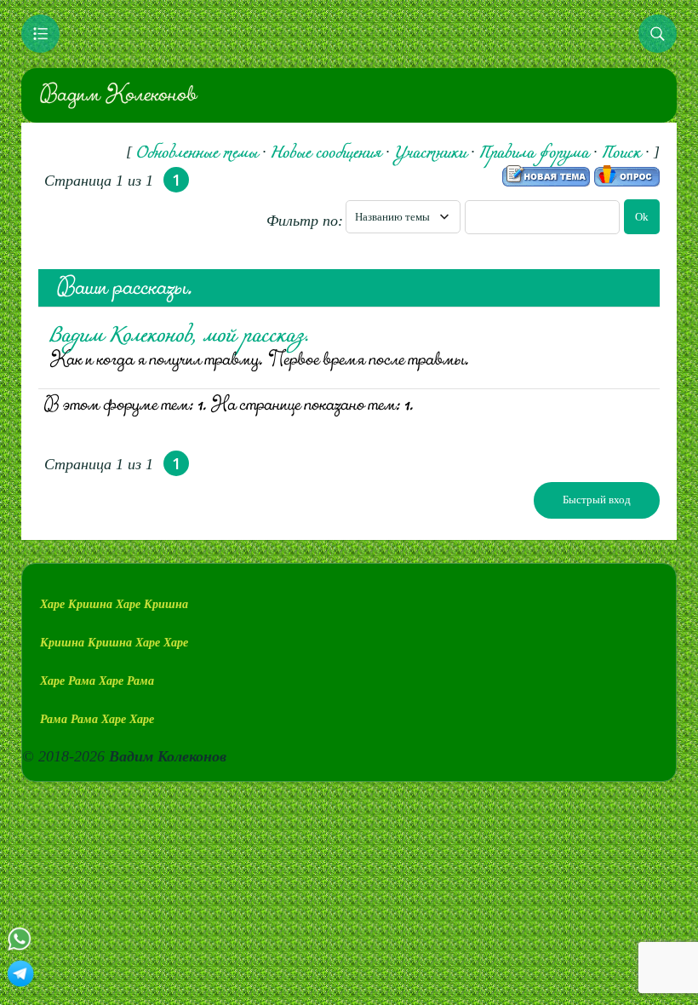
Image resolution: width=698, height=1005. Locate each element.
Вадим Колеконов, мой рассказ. (179, 336)
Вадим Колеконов (117, 94)
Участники (430, 153)
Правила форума (534, 153)
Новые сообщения (326, 153)
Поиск (621, 153)
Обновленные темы (197, 153)
